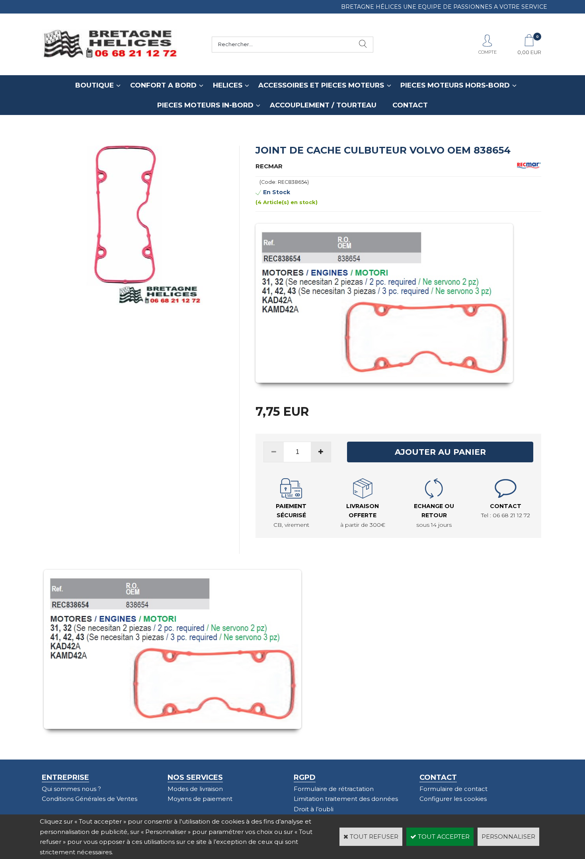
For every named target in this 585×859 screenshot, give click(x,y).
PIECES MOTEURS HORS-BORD (455, 85)
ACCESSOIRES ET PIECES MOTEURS (321, 85)
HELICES (227, 85)
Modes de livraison (195, 789)
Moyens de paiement (200, 799)
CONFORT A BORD (163, 85)
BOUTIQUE (94, 85)
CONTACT (410, 105)
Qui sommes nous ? (71, 789)
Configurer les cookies (453, 799)
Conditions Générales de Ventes (89, 799)
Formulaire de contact (453, 789)
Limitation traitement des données (346, 799)
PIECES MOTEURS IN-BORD (205, 105)
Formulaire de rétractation (334, 789)
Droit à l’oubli (313, 809)
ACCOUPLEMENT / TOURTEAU (323, 105)
